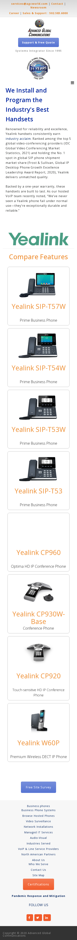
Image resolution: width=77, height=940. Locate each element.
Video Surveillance (38, 821)
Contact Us (38, 870)
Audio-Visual (38, 838)
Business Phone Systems (38, 810)
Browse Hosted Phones (38, 816)
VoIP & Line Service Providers (38, 849)
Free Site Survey (38, 787)
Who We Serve (39, 864)
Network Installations (38, 826)
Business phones (38, 806)
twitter (38, 917)
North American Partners (38, 854)
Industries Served (38, 843)
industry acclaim (18, 139)
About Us (38, 860)
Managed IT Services (38, 832)
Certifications (38, 884)
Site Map (39, 875)
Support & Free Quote (38, 42)
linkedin (47, 917)
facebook (30, 917)
